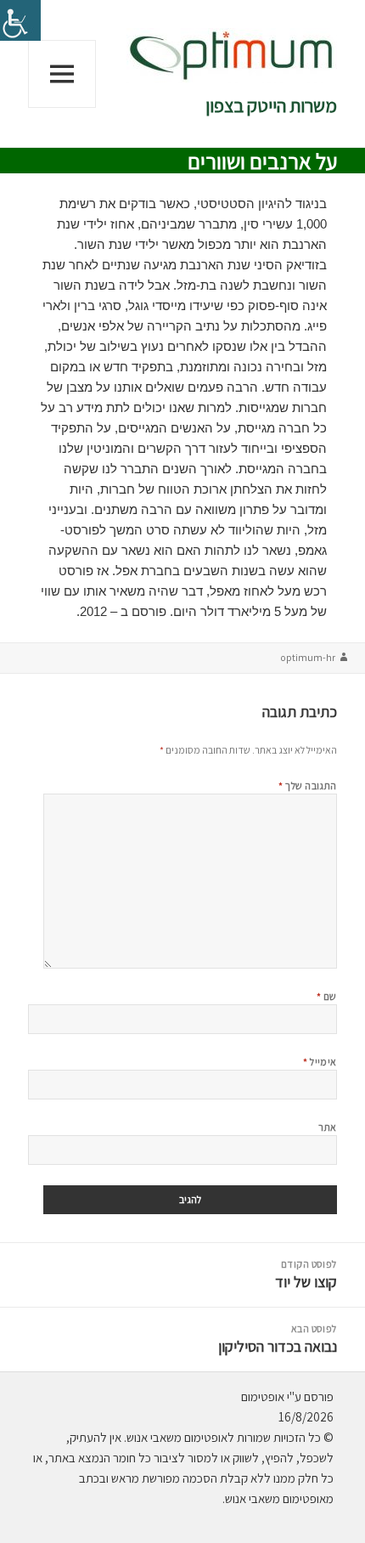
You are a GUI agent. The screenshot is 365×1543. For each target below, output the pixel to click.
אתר (327, 1127)
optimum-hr (307, 657)
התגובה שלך (307, 785)
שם (327, 996)
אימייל (320, 1061)
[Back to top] (55, 1488)
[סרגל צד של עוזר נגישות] (20, 20)
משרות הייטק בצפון (271, 105)
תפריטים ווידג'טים (62, 107)
